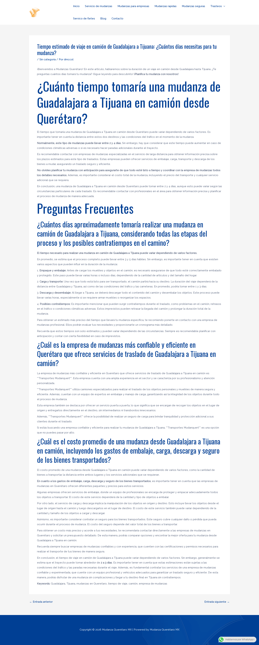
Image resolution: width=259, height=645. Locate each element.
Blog (103, 18)
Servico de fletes (84, 18)
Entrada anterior (41, 602)
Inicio (76, 6)
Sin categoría (47, 59)
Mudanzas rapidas (166, 6)
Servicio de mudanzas (98, 6)
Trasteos (216, 6)
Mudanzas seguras (193, 6)
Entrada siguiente (217, 602)
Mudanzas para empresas (133, 6)
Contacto (117, 18)
